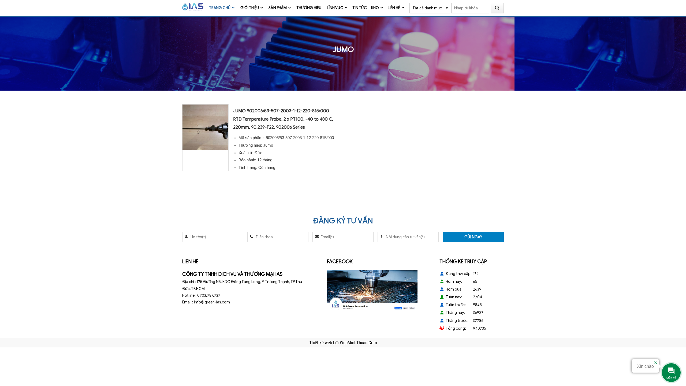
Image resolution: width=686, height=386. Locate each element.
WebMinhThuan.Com (358, 342)
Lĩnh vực (335, 8)
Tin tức (359, 8)
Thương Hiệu (308, 8)
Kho (375, 8)
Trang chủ (219, 8)
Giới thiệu (249, 8)
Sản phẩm (278, 8)
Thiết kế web (321, 342)
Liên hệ (394, 8)
